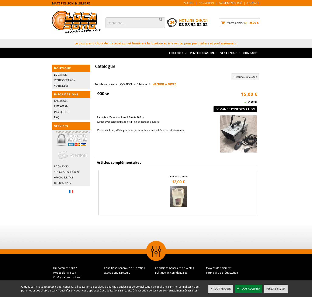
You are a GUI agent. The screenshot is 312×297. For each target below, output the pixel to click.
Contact (253, 3)
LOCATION (176, 53)
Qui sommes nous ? (65, 268)
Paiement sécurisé (230, 3)
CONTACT (250, 53)
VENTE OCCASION (202, 53)
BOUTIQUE (62, 68)
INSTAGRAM (61, 106)
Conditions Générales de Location (124, 268)
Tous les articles (104, 84)
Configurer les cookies (66, 277)
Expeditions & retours (117, 272)
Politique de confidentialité (171, 272)
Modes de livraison (64, 272)
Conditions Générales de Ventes (174, 268)
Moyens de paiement (218, 268)
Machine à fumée (164, 84)
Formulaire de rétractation (222, 272)
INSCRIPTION (61, 112)
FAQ (56, 117)
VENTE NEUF (228, 53)
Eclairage (142, 84)
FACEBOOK (60, 101)
